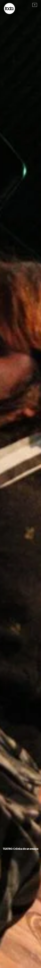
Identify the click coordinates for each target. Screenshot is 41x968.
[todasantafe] (9, 13)
